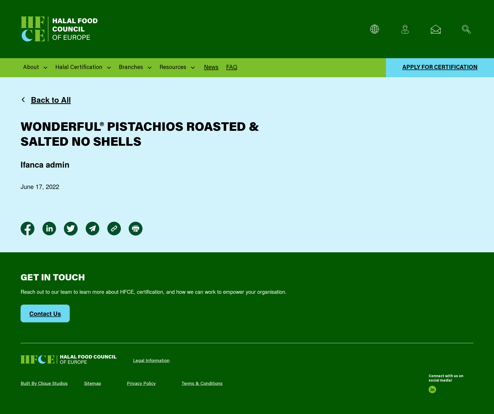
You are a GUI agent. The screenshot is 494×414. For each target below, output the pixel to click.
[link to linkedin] (49, 229)
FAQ (231, 68)
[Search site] (466, 29)
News (211, 68)
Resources (173, 68)
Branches (131, 68)
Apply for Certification (440, 68)
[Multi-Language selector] (374, 29)
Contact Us (45, 313)
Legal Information (151, 361)
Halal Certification (78, 68)
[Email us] (436, 29)
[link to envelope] (92, 229)
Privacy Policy (141, 384)
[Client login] (405, 29)
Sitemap (92, 384)
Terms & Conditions (202, 384)
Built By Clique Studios (44, 384)
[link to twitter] (71, 229)
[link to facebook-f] (27, 229)
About (31, 68)
